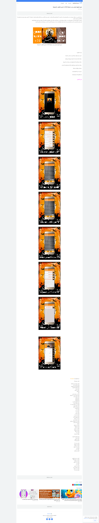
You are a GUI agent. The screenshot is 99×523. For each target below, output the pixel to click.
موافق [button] (95, 520)
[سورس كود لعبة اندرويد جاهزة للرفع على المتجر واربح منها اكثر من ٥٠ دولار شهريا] (49, 494)
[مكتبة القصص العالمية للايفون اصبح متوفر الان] (27, 494)
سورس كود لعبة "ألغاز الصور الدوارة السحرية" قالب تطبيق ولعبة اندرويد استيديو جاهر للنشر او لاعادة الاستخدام (72, 500)
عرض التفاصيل (86, 518)
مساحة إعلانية (49, 506)
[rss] (47, 519)
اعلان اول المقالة (49, 13)
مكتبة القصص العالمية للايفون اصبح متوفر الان (30, 499)
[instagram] (49, 519)
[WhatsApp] (77, 485)
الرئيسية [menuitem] (69, 3)
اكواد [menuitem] (66, 3)
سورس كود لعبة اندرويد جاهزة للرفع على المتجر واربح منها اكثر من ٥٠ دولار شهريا (49, 500)
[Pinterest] (73, 485)
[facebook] (52, 519)
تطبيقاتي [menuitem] (62, 3)
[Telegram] (75, 485)
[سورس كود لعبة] (71, 494)
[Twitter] (79, 485)
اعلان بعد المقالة (49, 477)
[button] (17, 3)
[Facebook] (81, 485)
